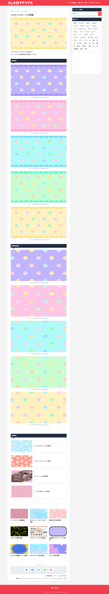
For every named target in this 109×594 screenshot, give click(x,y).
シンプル (87, 31)
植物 (97, 43)
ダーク (75, 34)
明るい (61, 578)
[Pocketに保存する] (51, 570)
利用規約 (73, 2)
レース (85, 40)
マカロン (49, 578)
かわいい (30, 578)
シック (81, 31)
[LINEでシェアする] (45, 570)
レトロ (80, 40)
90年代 (75, 23)
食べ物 (81, 48)
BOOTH (85, 2)
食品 (65, 578)
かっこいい (81, 23)
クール (75, 28)
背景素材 (64, 576)
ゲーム (89, 28)
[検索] (100, 14)
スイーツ (36, 578)
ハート (80, 34)
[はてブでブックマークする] (38, 570)
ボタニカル (90, 37)
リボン (75, 40)
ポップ (96, 37)
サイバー (76, 31)
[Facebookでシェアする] (32, 570)
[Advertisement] (87, 63)
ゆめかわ (55, 578)
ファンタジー (83, 37)
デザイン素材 (57, 576)
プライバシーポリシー (95, 2)
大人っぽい (79, 43)
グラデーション (82, 28)
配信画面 (76, 48)
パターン (92, 34)
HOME (55, 588)
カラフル (23, 578)
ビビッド (76, 37)
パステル (42, 578)
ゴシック (95, 28)
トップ (68, 2)
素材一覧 (80, 2)
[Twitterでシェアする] (26, 570)
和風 (94, 40)
